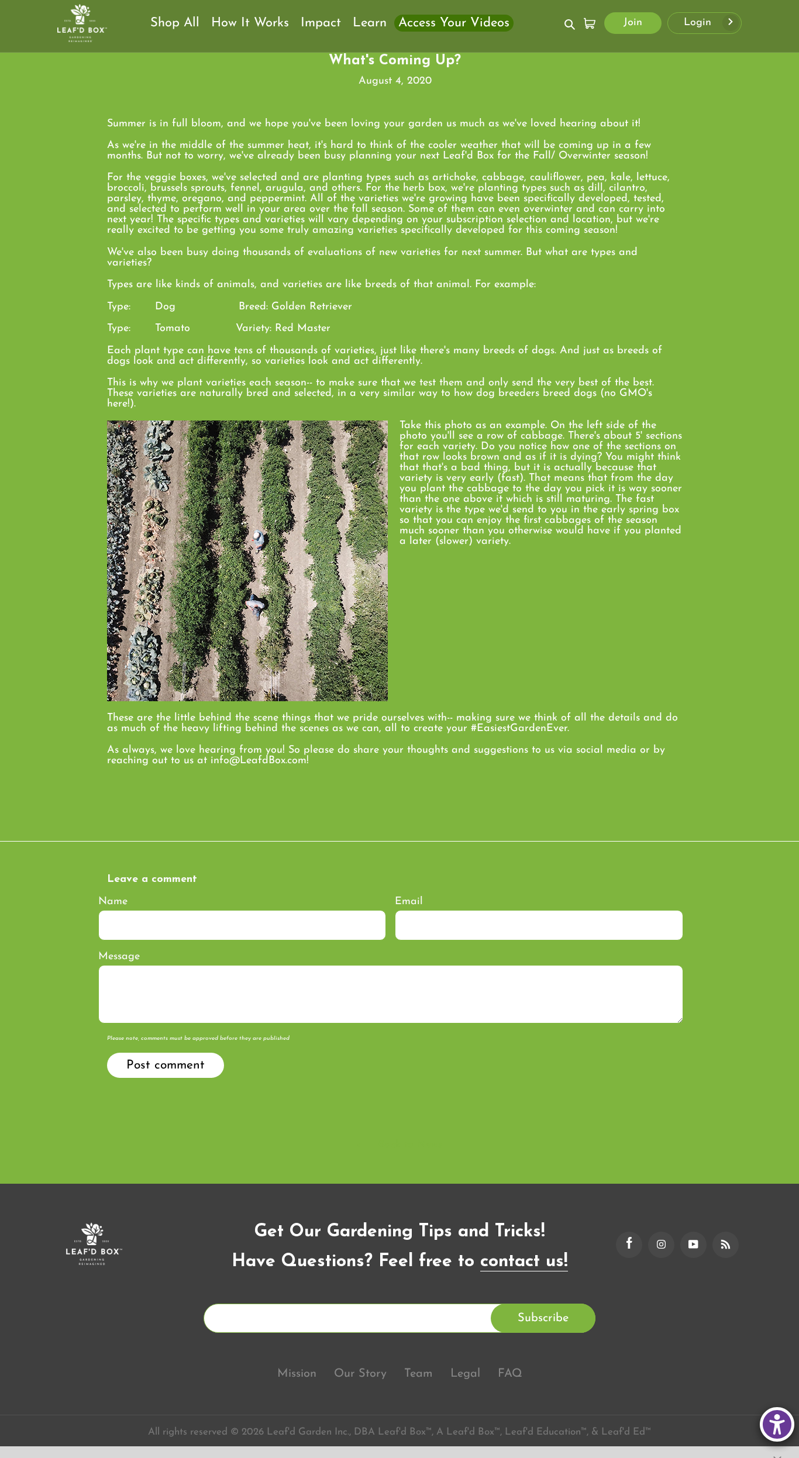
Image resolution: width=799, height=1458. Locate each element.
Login (699, 23)
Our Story (360, 1374)
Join (633, 23)
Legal (465, 1374)
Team (418, 1374)
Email (409, 902)
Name (113, 902)
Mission (296, 1374)
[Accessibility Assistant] (777, 1424)
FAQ (510, 1374)
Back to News (408, 1145)
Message (119, 957)
